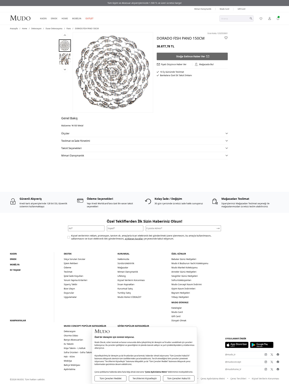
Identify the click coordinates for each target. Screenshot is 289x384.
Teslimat (68, 271)
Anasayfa (14, 28)
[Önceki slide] (65, 35)
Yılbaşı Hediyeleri (180, 297)
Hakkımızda (123, 259)
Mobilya (68, 360)
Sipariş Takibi (70, 284)
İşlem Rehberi (71, 263)
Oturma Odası (71, 335)
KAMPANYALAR (18, 320)
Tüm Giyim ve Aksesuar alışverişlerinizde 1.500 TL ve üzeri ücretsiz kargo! (144, 3)
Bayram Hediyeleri (180, 292)
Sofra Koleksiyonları (181, 280)
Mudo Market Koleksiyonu (184, 267)
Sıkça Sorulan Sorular (74, 259)
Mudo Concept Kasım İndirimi (186, 284)
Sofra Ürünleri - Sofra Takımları (79, 352)
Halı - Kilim (69, 356)
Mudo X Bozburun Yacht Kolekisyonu (189, 263)
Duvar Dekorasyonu (54, 28)
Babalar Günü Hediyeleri (183, 259)
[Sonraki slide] (65, 69)
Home (24, 28)
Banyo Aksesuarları (73, 339)
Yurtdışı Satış (124, 292)
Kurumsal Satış (125, 288)
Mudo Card (224, 9)
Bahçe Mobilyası (72, 365)
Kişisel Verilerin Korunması (131, 280)
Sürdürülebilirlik (126, 263)
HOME (65, 18)
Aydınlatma (69, 369)
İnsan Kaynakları (126, 284)
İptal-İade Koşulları (73, 276)
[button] (65, 45)
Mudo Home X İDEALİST (129, 297)
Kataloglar (176, 307)
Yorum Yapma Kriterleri (75, 280)
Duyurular (69, 292)
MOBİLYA (76, 18)
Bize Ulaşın (69, 288)
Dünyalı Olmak (178, 320)
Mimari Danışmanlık (202, 9)
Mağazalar (123, 267)
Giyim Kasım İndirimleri (183, 288)
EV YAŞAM (15, 269)
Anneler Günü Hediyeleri (183, 271)
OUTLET (89, 18)
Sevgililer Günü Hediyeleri (184, 276)
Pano (69, 28)
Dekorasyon (36, 28)
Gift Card (241, 9)
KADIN (43, 18)
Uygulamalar (70, 297)
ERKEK (54, 18)
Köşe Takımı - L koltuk (74, 348)
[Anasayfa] (20, 17)
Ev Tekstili (69, 343)
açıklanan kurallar (134, 238)
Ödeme (67, 267)
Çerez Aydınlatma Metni (213, 378)
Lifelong (122, 276)
